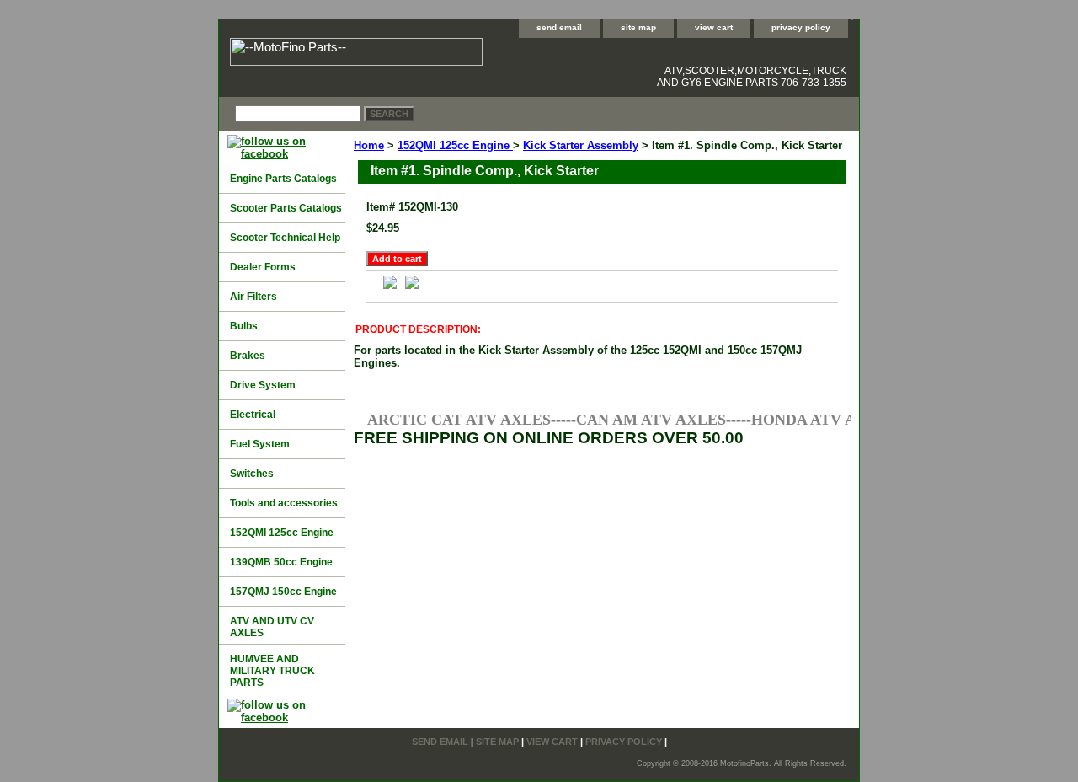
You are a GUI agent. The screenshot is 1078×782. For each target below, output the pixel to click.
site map (638, 27)
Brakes (247, 356)
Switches (252, 473)
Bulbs (244, 326)
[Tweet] (412, 285)
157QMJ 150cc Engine (283, 591)
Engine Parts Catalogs (283, 179)
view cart (714, 27)
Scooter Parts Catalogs (286, 208)
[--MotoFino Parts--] (429, 54)
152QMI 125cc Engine (455, 145)
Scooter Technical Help (285, 238)
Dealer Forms (263, 267)
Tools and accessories (284, 503)
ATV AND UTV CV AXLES (272, 627)
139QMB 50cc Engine (281, 562)
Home (369, 145)
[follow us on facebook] (286, 153)
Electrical (252, 414)
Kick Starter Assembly (580, 145)
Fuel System (260, 444)
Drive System (263, 385)
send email (559, 27)
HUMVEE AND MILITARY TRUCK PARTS (272, 670)
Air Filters (253, 297)
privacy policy (800, 27)
